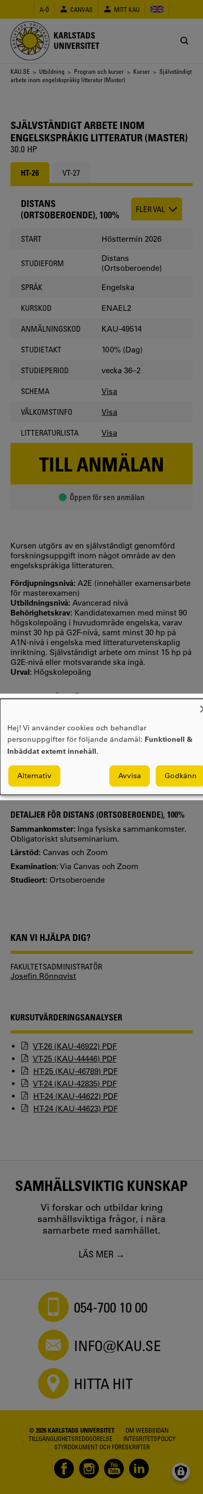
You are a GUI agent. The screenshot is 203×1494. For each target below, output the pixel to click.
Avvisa (129, 776)
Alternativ (34, 776)
